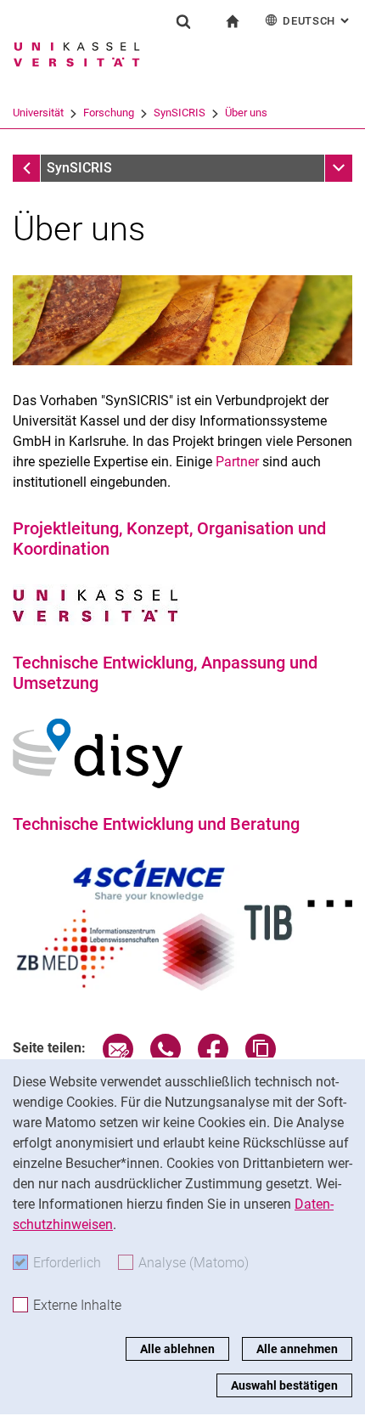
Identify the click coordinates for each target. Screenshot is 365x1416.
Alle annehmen (297, 1349)
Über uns (246, 112)
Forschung (108, 112)
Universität (38, 112)
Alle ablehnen (177, 1349)
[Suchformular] (183, 21)
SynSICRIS (179, 112)
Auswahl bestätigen (284, 1385)
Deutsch (317, 20)
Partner (237, 462)
